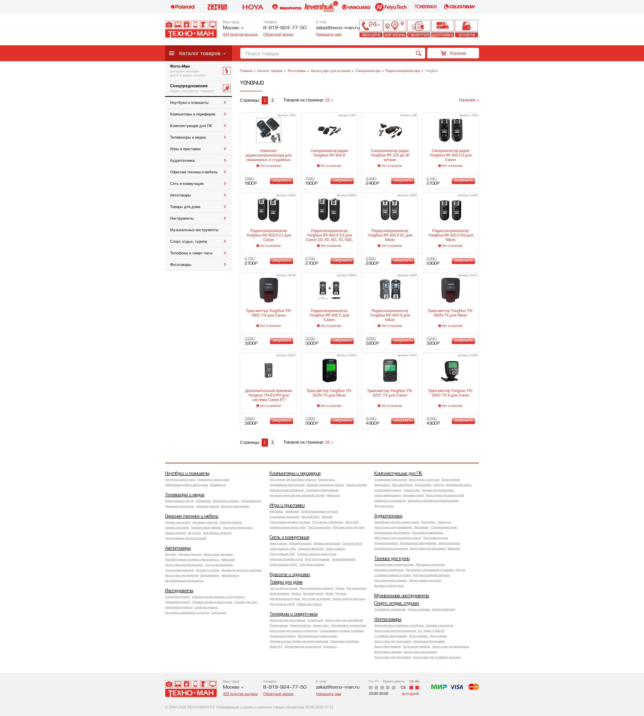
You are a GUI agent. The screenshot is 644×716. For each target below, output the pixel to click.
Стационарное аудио (444, 527)
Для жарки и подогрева (430, 564)
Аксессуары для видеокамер (450, 646)
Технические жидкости (179, 570)
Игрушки (340, 593)
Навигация (228, 559)
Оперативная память (387, 490)
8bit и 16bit (351, 522)
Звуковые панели (207, 506)
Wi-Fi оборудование (317, 559)
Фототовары (180, 265)
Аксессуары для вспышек (330, 70)
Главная (246, 70)
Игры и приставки (185, 149)
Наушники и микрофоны (427, 532)
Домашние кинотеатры (179, 506)
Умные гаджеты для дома (348, 598)
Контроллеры (423, 484)
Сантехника (218, 612)
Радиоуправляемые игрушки (319, 511)
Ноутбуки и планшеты (189, 103)
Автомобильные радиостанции (317, 636)
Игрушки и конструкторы (349, 527)
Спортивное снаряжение (390, 609)
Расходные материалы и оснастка (187, 612)
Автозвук (171, 554)
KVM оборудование (312, 564)
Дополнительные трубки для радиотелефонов (299, 641)
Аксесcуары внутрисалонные (184, 564)
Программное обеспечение (287, 484)
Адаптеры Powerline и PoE (286, 559)
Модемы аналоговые (327, 543)
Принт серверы (335, 548)
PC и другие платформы (327, 522)
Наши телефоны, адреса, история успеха (370, 28)
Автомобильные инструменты (184, 580)
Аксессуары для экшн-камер (392, 641)
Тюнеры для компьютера (438, 490)
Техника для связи (177, 527)
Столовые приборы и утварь (392, 575)
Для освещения (356, 588)
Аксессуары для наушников (428, 548)
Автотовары (180, 195)
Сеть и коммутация (187, 184)
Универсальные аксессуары (288, 527)
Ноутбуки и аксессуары (180, 479)
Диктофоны (421, 527)
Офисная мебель (231, 522)
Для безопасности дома (285, 598)
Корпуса (438, 484)
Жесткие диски (383, 505)
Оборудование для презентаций (185, 538)
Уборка (339, 588)
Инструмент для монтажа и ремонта (293, 479)
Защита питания (356, 484)
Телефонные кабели (283, 636)
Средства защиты (206, 607)
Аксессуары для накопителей (445, 495)
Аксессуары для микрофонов (393, 527)
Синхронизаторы (368, 70)
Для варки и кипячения (389, 569)
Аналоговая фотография (429, 641)
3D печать (194, 532)
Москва (231, 28)
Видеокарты (382, 484)
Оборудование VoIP (282, 553)
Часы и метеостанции (284, 588)
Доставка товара (442, 28)
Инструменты (182, 218)
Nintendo (327, 516)
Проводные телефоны (344, 641)
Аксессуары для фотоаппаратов (395, 630)
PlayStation (276, 511)
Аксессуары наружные (218, 554)
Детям (329, 593)
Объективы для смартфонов (303, 646)
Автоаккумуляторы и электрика (241, 570)
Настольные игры (319, 527)
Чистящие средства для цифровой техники (297, 495)
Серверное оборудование (322, 490)
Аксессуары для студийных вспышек (437, 657)
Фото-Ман (188, 70)
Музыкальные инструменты (194, 230)
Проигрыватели (251, 500)
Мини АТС (276, 646)
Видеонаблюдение (343, 559)
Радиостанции (279, 625)
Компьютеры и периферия (192, 114)
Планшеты (330, 646)
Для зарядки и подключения (348, 625)
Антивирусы (218, 484)
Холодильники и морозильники (394, 564)
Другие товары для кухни (425, 580)
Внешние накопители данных (325, 484)
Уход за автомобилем (219, 564)
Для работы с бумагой (217, 532)
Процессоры (412, 490)
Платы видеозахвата (387, 495)
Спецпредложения (192, 88)
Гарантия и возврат (418, 28)
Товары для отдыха (309, 604)
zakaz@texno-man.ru (337, 687)
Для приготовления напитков (431, 575)
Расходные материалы (238, 527)
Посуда (460, 569)
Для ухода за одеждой (316, 598)
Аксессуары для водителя (181, 575)
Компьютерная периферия (287, 490)
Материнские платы (458, 484)
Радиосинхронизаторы (403, 70)
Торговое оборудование (206, 527)
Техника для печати (177, 522)
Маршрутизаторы (300, 543)
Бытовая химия (313, 593)
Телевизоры (203, 500)
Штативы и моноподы (439, 625)
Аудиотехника (182, 160)
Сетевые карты (352, 543)
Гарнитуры (444, 522)
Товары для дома (185, 207)
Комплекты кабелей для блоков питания (433, 500)
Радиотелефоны (300, 625)
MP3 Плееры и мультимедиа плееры (397, 537)
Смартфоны (315, 620)
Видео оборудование (387, 646)
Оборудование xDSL (283, 548)
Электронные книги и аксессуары (186, 484)
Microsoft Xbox (310, 516)
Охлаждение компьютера (390, 479)
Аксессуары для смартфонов (344, 620)
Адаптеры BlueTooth (311, 548)
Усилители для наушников (391, 548)
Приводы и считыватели (390, 500)
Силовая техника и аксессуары (212, 602)
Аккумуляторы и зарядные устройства (399, 625)
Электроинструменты (179, 607)
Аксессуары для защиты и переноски (293, 630)
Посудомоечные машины (390, 580)
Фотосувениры (418, 636)
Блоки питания (450, 479)
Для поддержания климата (316, 588)
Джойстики (292, 511)
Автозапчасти (230, 575)
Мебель (296, 593)
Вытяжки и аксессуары (389, 585)
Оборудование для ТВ (179, 500)
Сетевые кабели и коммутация (316, 553)
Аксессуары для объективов (392, 657)
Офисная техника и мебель (194, 172)
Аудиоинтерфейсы (386, 543)
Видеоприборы (209, 575)
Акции (347, 28)
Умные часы (321, 625)
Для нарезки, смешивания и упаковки (430, 569)
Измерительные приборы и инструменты (218, 596)
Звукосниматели (449, 543)
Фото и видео (438, 636)
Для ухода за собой (282, 604)
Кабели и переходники (235, 506)
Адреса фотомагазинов (394, 28)
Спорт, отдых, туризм (188, 242)
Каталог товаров (199, 53)
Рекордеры (428, 522)
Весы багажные (280, 593)
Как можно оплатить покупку (466, 28)
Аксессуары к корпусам (424, 479)
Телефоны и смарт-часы (191, 253)
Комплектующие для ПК (191, 126)
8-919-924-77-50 (284, 28)
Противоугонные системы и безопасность (192, 559)
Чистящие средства (205, 522)
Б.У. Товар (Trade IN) (431, 630)
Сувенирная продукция (284, 516)
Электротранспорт (443, 609)
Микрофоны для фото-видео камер (396, 522)
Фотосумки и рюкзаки (388, 651)
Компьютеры (326, 479)
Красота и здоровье (290, 575)
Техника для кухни (392, 558)
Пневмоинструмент (177, 602)
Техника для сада (245, 602)
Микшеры (454, 548)
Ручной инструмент (177, 596)
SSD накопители (402, 484)
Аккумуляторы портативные (288, 620)
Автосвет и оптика (207, 570)
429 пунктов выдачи (240, 34)
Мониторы (333, 495)
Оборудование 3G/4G (284, 564)
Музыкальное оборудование (418, 543)
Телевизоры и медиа (188, 137)
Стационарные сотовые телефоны (341, 630)
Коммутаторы (278, 543)
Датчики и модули (190, 554)
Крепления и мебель (226, 500)
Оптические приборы (416, 646)
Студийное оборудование (390, 636)
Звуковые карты (413, 495)
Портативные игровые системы (290, 522)
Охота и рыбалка (419, 609)
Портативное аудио (435, 537)
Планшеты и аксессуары (213, 479)
